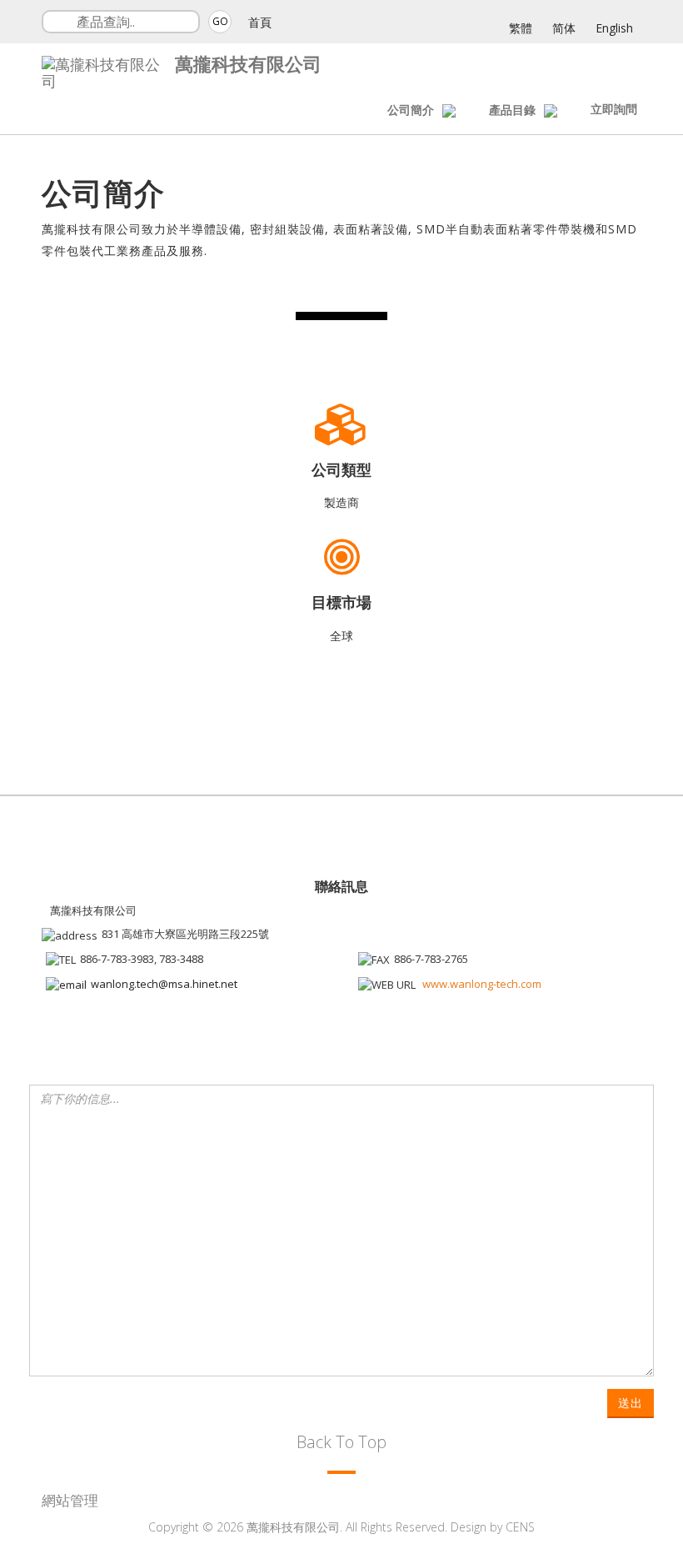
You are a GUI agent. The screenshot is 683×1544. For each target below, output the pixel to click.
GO (220, 21)
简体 (564, 28)
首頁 (260, 22)
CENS (520, 1527)
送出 (630, 1403)
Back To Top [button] (341, 1442)
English (614, 28)
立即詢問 (614, 109)
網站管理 (70, 1500)
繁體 (520, 28)
